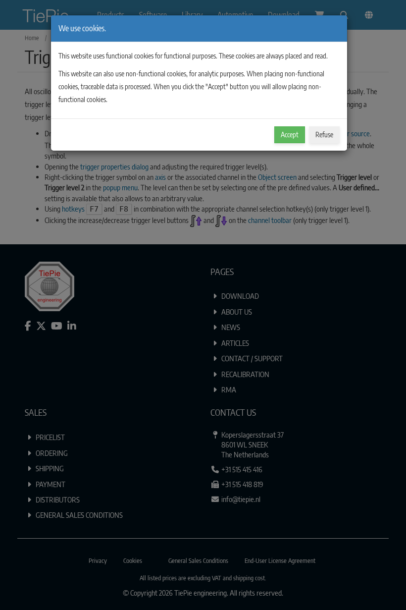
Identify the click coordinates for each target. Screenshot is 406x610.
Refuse (324, 134)
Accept (290, 134)
